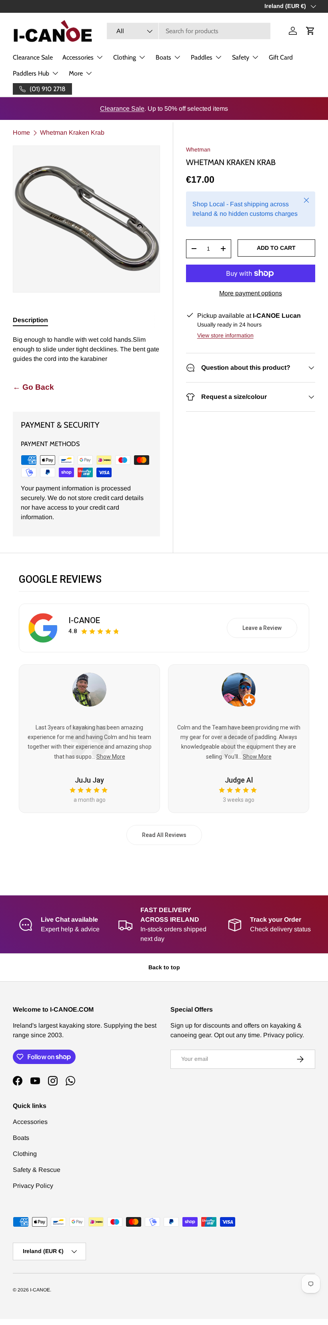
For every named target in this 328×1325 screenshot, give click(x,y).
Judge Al (239, 780)
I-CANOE (84, 620)
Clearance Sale (33, 57)
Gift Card (281, 57)
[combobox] (188, 31)
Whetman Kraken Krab (72, 132)
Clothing (25, 1153)
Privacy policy (282, 1035)
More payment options (250, 293)
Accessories (30, 1121)
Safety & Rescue (36, 1169)
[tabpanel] (86, 349)
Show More (110, 756)
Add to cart (276, 248)
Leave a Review (262, 628)
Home (21, 132)
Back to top (164, 967)
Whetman (198, 149)
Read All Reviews (164, 835)
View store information (225, 335)
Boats (21, 1137)
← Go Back (33, 387)
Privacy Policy (33, 1185)
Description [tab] (30, 320)
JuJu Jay (89, 780)
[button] (310, 31)
